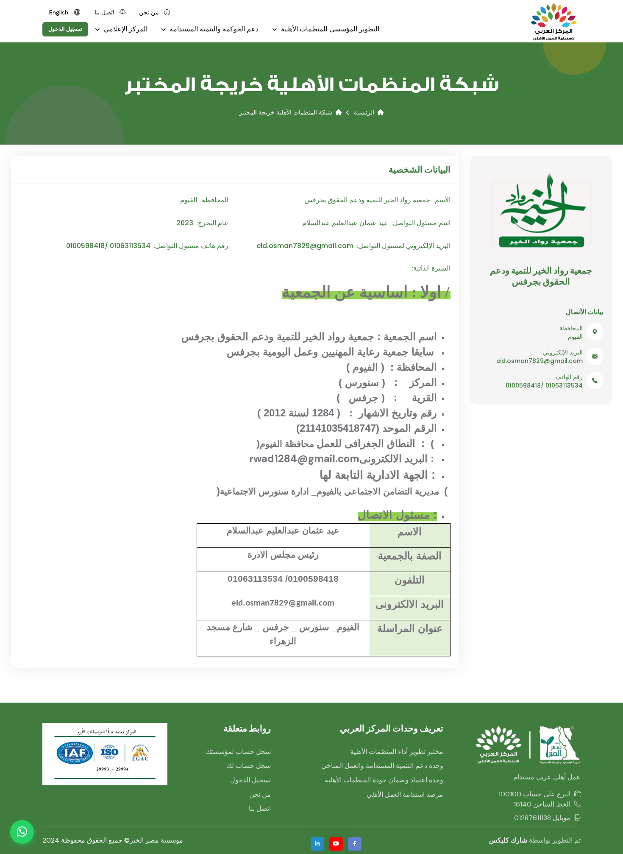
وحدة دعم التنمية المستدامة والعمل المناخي (382, 765)
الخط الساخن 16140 (542, 804)
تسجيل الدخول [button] (65, 29)
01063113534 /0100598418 (544, 385)
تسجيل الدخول (250, 780)
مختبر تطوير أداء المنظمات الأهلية (396, 751)
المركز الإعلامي (124, 29)
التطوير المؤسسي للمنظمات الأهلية (329, 29)
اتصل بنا (105, 12)
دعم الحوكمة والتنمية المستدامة (213, 29)
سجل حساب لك (248, 765)
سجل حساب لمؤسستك (238, 751)
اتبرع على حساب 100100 (534, 794)
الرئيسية (364, 112)
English (59, 12)
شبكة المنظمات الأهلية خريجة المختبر (285, 112)
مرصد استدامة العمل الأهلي (405, 794)
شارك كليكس (508, 840)
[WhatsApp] (22, 832)
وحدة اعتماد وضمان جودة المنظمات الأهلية (384, 780)
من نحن (150, 12)
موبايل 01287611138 (542, 817)
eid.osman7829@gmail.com (539, 361)
